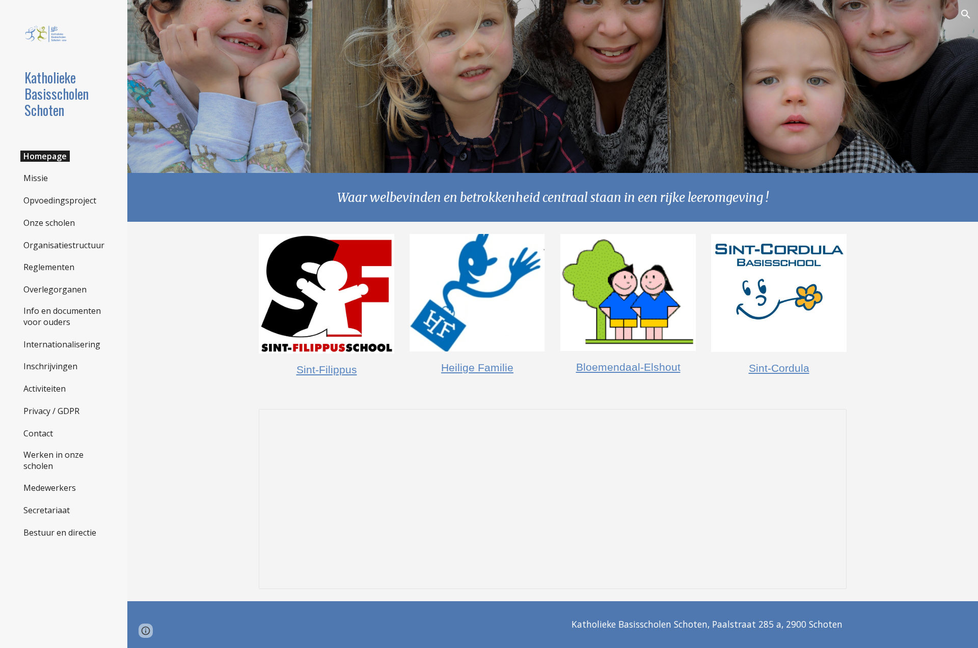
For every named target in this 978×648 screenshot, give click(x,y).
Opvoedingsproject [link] (59, 200)
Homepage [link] (45, 156)
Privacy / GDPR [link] (51, 411)
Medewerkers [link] (49, 487)
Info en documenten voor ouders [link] (62, 316)
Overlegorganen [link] (55, 289)
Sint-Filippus (326, 370)
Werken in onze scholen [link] (53, 460)
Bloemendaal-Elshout (628, 367)
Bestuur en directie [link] (59, 532)
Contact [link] (38, 433)
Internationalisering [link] (61, 344)
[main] (553, 197)
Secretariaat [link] (46, 510)
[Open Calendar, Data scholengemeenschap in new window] (827, 422)
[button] (966, 14)
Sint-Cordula (779, 368)
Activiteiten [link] (44, 388)
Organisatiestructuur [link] (63, 245)
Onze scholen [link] (49, 222)
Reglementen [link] (48, 267)
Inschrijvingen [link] (50, 366)
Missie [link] (35, 178)
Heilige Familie (477, 368)
